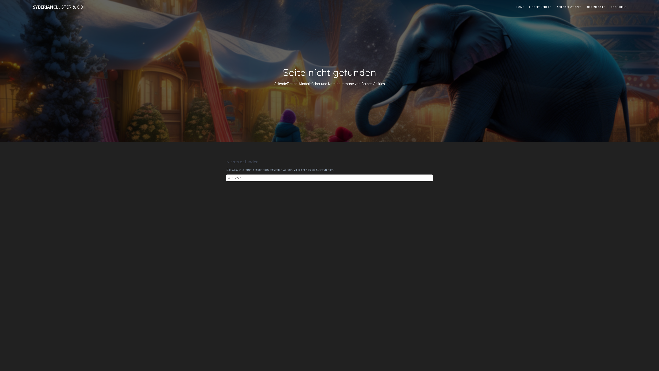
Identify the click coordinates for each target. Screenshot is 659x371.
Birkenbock (594, 7)
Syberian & (58, 7)
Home (520, 7)
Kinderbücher (539, 7)
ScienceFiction (568, 7)
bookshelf (618, 7)
